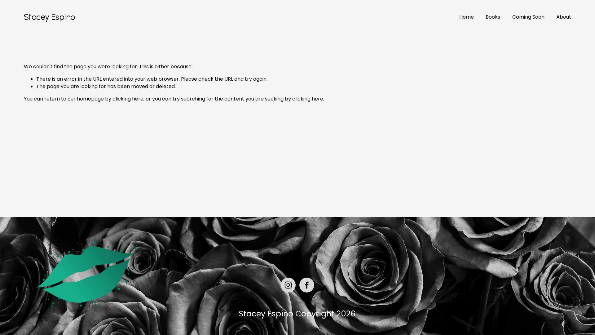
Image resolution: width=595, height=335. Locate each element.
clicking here (127, 98)
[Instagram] (288, 285)
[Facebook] (306, 285)
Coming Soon (528, 16)
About (563, 16)
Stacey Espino (49, 17)
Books (493, 16)
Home (466, 16)
